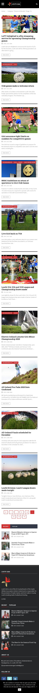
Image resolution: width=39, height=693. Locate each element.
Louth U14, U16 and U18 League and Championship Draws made (18, 288)
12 (13, 517)
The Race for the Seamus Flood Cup (24, 642)
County (20, 162)
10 (27, 512)
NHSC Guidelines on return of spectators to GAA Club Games (15, 181)
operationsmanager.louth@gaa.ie (13, 665)
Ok (19, 689)
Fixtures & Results (7, 17)
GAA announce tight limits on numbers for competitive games (16, 137)
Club (15, 17)
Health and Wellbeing (24, 109)
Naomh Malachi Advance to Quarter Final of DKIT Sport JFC (24, 533)
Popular (14, 526)
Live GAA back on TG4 (12, 233)
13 (19, 517)
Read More (6, 55)
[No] (37, 687)
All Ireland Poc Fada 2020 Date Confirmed (16, 388)
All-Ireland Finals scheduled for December (16, 433)
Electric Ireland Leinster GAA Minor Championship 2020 (18, 338)
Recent (6, 526)
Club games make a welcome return (18, 86)
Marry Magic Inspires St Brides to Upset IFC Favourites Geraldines (23, 554)
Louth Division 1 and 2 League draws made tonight (19, 489)
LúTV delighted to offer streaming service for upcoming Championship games (18, 38)
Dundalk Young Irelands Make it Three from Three (23, 543)
